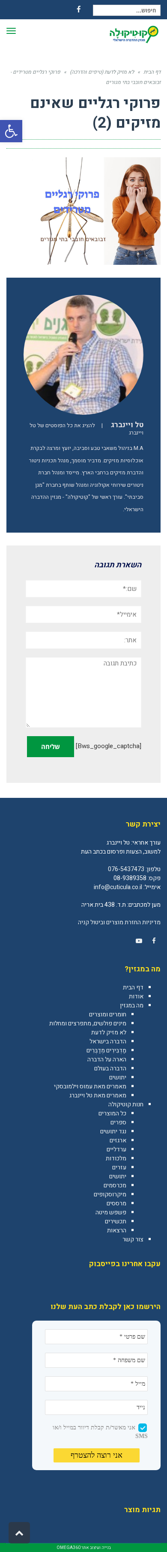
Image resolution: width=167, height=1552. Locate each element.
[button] (11, 131)
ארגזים (118, 1140)
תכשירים (115, 1221)
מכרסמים (115, 1185)
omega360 (69, 1548)
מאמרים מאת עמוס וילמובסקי (90, 1086)
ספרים (118, 1122)
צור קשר (132, 1239)
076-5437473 (126, 869)
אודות (136, 996)
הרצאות (116, 1230)
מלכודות (116, 1158)
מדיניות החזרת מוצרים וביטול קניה (119, 922)
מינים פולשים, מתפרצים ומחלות (87, 1023)
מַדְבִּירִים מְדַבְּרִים (106, 1050)
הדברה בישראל (107, 1041)
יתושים (117, 1077)
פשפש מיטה (110, 1212)
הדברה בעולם (110, 1068)
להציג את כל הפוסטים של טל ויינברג (86, 429)
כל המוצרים (112, 1113)
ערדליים (116, 1149)
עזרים (119, 1167)
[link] (153, 941)
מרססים (116, 1203)
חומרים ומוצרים (107, 1014)
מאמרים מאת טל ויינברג (97, 1095)
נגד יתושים (113, 1131)
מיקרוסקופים (110, 1194)
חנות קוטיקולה (125, 1104)
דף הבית (133, 987)
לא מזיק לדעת (108, 1032)
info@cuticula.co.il (118, 887)
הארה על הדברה (106, 1059)
